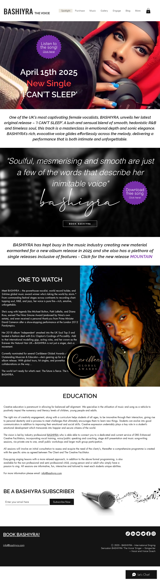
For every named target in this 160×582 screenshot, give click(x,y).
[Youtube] (138, 533)
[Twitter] (143, 533)
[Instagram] (153, 533)
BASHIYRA (53, 435)
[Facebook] (148, 533)
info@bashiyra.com (51, 473)
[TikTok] (128, 533)
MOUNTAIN (141, 256)
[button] (148, 10)
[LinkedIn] (133, 533)
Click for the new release (105, 256)
